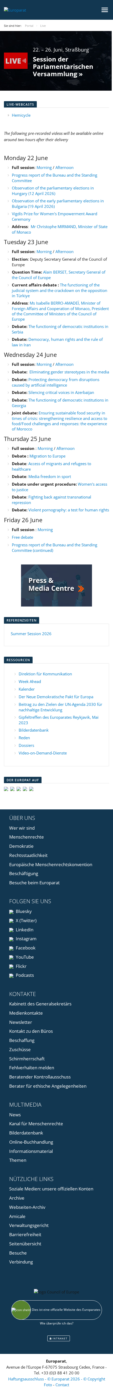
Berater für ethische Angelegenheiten (47, 1086)
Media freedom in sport (49, 476)
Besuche (18, 1253)
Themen (17, 1160)
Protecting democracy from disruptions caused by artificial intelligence (55, 382)
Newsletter (20, 1022)
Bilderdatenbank (34, 730)
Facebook (25, 948)
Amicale (17, 1216)
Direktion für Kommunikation (45, 673)
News (15, 1115)
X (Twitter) (26, 920)
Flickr (21, 966)
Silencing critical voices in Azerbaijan (61, 392)
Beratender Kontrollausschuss (40, 1077)
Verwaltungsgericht (29, 1225)
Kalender (27, 689)
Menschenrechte (26, 837)
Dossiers (26, 745)
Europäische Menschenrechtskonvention (50, 864)
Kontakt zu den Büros (31, 1031)
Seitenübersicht (25, 1244)
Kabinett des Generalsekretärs (40, 1004)
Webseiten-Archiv (27, 1207)
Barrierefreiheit (25, 1234)
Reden (24, 737)
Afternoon (64, 167)
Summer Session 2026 (31, 633)
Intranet (60, 1338)
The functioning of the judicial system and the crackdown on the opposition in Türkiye (59, 290)
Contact (62, 1384)
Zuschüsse (20, 1049)
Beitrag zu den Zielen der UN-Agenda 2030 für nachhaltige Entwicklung (60, 707)
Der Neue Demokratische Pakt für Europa (56, 696)
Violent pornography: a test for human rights (68, 509)
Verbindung (21, 1262)
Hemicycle (21, 115)
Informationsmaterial (31, 1151)
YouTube (24, 957)
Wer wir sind (22, 828)
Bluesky (23, 911)
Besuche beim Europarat (34, 883)
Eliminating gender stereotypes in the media (69, 371)
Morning (45, 167)
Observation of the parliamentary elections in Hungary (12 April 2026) (53, 190)
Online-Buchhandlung (31, 1142)
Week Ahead (30, 681)
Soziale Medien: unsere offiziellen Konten (51, 1189)
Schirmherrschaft (27, 1059)
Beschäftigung (23, 873)
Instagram (26, 939)
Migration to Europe (47, 456)
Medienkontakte (26, 1013)
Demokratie (21, 846)
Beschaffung (21, 1040)
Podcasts (24, 975)
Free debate (23, 537)
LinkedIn (24, 930)
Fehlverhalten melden (31, 1068)
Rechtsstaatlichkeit (28, 855)
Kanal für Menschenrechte (36, 1124)
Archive (16, 1198)
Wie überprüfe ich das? (56, 1323)
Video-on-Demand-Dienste (43, 753)
